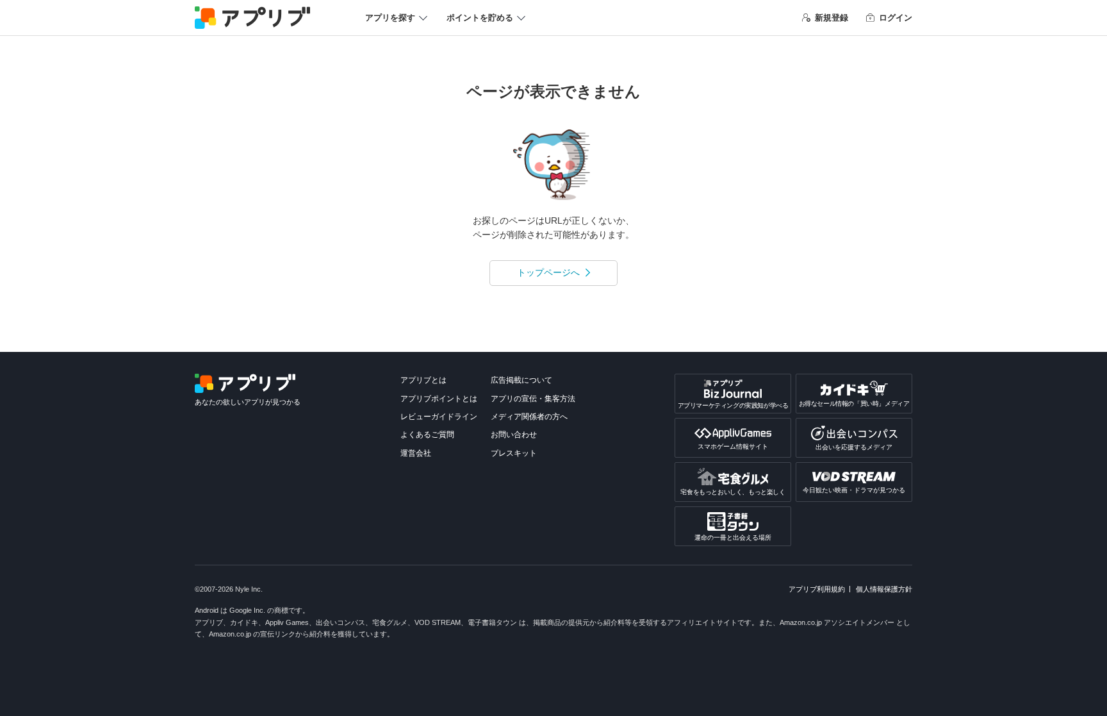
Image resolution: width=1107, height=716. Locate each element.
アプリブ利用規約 (817, 589)
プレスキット (514, 453)
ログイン (895, 17)
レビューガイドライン (438, 416)
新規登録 (831, 17)
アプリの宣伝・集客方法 (533, 398)
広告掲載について (521, 380)
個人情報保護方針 (884, 589)
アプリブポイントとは (438, 398)
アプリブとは (423, 380)
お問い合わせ (514, 434)
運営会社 (415, 453)
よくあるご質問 (427, 434)
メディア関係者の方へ (529, 416)
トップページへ (548, 272)
